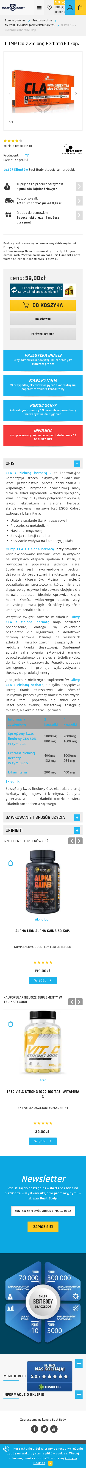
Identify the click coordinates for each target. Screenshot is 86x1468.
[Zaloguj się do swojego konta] (70, 7)
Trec (43, 1080)
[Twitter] (44, 1429)
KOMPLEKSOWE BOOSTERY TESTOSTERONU (42, 947)
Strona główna (15, 20)
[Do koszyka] (10, 864)
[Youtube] (54, 1429)
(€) (59, 7)
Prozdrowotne (42, 20)
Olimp (24, 155)
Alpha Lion (42, 919)
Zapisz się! (43, 1226)
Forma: (8, 160)
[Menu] (39, 7)
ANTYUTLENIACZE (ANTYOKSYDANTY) (30, 25)
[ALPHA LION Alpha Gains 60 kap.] (43, 881)
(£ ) (60, 12)
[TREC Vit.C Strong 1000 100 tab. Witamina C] (43, 1042)
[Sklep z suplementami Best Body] (13, 5)
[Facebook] (35, 1429)
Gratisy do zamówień (38, 218)
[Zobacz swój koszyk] (80, 7)
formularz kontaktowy (48, 389)
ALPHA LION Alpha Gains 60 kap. (42, 930)
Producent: (11, 155)
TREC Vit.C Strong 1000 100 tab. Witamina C (42, 1094)
